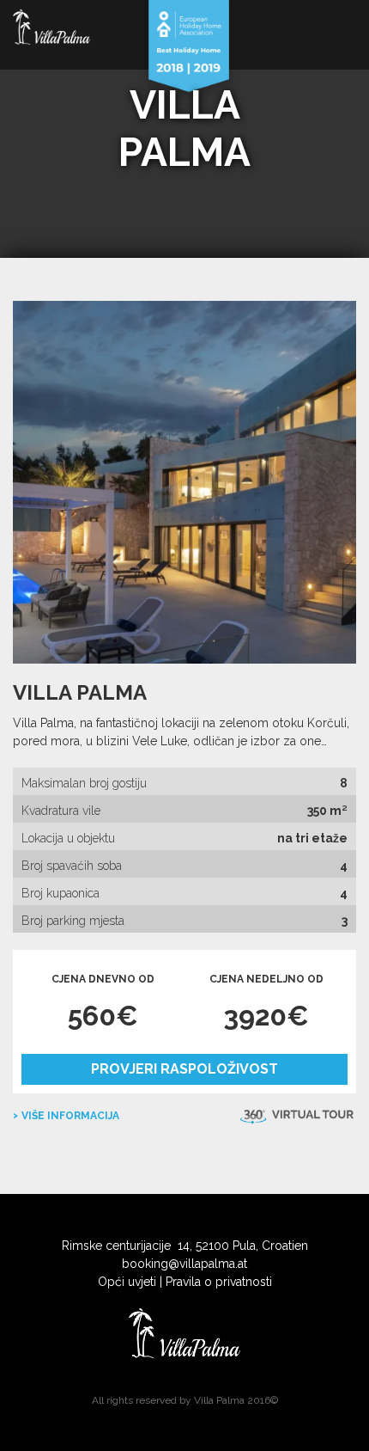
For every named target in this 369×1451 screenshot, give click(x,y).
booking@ (150, 1263)
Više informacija (70, 1116)
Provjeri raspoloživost (184, 1069)
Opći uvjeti (127, 1282)
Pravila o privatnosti (219, 1282)
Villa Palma (80, 692)
